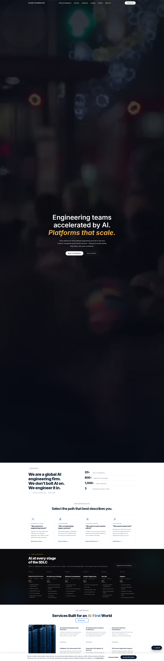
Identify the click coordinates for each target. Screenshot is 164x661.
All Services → (82, 620)
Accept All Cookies (128, 657)
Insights (93, 3)
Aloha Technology (36, 3)
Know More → (63, 642)
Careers (100, 3)
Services (76, 4)
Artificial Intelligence (65, 3)
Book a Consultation (74, 253)
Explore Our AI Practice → (125, 565)
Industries (85, 3)
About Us (108, 3)
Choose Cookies (113, 657)
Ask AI (158, 648)
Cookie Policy (99, 658)
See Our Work (91, 253)
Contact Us (130, 3)
